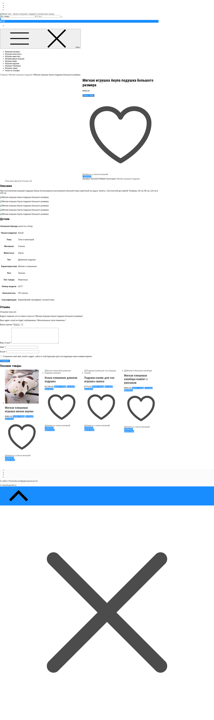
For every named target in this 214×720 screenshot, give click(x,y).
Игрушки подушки (12, 63)
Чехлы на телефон (12, 70)
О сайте (3, 481)
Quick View (10, 460)
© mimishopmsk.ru (8, 485)
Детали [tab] (18, 181)
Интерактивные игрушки (14, 59)
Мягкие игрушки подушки (20, 75)
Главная (4, 75)
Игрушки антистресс (13, 54)
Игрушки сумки (11, 68)
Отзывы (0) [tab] (27, 181)
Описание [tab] (9, 181)
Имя (2, 347)
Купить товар (88, 95)
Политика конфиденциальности (23, 481)
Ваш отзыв (5, 343)
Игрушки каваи (11, 61)
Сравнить (86, 177)
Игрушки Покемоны (13, 66)
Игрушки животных (12, 56)
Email (3, 352)
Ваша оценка (6, 325)
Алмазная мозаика (12, 52)
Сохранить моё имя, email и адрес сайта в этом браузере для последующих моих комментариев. (47, 356)
